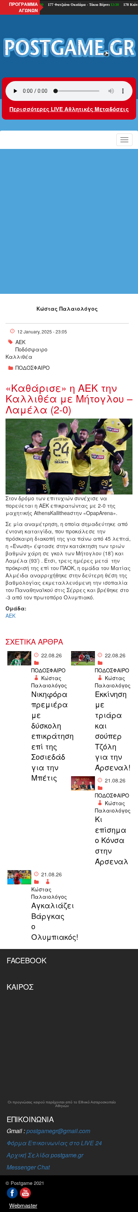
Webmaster (23, 1205)
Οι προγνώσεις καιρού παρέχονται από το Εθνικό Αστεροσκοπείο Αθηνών (62, 1104)
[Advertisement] (69, 221)
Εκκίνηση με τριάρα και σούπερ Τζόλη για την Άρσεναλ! (113, 731)
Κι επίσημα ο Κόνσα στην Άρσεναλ (111, 840)
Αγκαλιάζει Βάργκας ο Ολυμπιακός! (49, 921)
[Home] (69, 48)
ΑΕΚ (20, 342)
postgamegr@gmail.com (58, 1131)
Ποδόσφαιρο (31, 349)
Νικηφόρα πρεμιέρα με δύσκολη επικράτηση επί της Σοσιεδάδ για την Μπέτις (49, 736)
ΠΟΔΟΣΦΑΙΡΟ (32, 367)
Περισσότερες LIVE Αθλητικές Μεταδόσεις (69, 109)
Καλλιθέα (19, 356)
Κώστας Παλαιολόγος (67, 308)
